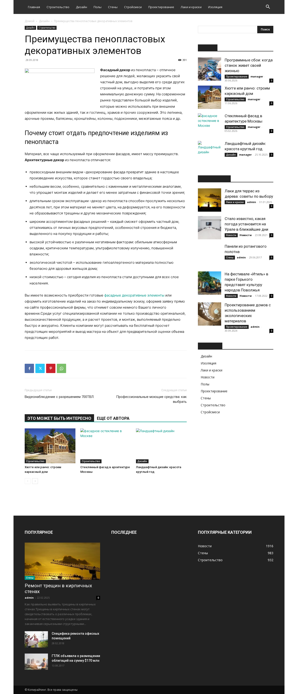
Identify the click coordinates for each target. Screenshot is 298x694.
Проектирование (161, 7)
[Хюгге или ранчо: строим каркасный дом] (50, 445)
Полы (98, 7)
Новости (231, 235)
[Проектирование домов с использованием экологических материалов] (209, 314)
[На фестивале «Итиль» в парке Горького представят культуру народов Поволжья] (209, 283)
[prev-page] (27, 481)
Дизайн (81, 7)
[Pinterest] (50, 368)
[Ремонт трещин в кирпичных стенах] (62, 561)
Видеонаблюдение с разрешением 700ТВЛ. (59, 397)
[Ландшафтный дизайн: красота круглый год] (161, 445)
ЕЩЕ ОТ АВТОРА (113, 418)
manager (257, 76)
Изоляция (215, 7)
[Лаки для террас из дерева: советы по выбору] (209, 200)
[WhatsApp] (61, 368)
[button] (267, 7)
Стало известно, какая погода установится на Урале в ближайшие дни (246, 224)
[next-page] (35, 481)
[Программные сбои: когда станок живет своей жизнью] (209, 69)
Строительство (58, 7)
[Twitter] (40, 368)
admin (251, 202)
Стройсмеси (133, 7)
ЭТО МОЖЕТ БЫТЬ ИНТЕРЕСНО (59, 418)
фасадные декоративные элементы (134, 295)
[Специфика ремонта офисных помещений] (36, 639)
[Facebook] (29, 368)
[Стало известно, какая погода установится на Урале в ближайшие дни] (209, 227)
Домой (29, 21)
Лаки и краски (191, 7)
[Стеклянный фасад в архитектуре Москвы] (105, 445)
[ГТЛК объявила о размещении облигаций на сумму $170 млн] (36, 662)
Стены (113, 7)
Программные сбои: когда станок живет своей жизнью (249, 65)
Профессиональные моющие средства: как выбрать (151, 399)
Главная (34, 7)
